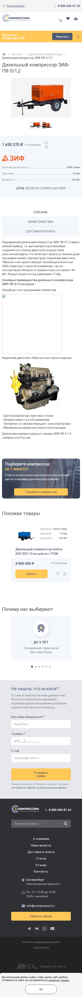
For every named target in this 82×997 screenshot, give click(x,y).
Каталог (17, 54)
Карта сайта (41, 947)
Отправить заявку (41, 774)
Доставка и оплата (40, 231)
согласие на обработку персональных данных (39, 787)
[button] (32, 667)
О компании (41, 839)
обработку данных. (59, 980)
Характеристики (40, 221)
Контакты (41, 871)
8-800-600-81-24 (69, 6)
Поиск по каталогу (26, 823)
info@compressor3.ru (41, 905)
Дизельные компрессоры (45, 54)
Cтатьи (41, 858)
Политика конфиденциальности (41, 942)
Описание (40, 212)
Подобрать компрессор (41, 492)
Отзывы (41, 865)
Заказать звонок (41, 916)
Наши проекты (41, 845)
